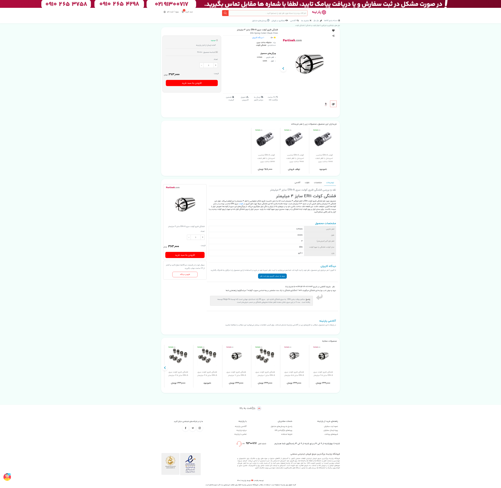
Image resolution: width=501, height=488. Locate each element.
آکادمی (293, 20)
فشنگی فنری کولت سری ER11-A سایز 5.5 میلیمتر (294, 373)
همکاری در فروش (278, 20)
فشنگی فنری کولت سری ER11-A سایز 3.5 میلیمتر (178, 373)
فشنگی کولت (299, 25)
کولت (241, 203)
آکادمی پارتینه (241, 426)
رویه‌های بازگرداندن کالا (283, 430)
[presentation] (335, 68)
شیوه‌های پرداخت (331, 434)
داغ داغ (316, 20)
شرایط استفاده (286, 434)
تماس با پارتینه (240, 434)
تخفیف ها (305, 20)
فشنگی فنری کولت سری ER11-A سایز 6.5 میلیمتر (323, 373)
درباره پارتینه (242, 430)
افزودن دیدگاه (185, 274)
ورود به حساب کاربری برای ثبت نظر (272, 276)
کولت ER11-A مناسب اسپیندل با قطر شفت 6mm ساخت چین (295, 158)
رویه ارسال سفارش (331, 430)
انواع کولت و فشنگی (312, 25)
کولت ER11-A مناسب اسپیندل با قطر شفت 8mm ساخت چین (324, 158)
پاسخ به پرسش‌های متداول (281, 426)
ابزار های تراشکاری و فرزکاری (330, 25)
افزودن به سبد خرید (192, 83)
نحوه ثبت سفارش (331, 426)
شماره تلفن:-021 (254, 443)
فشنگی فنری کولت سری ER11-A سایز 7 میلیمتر (236, 373)
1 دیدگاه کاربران (258, 37)
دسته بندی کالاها (331, 20)
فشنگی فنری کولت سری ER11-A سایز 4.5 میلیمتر (207, 373)
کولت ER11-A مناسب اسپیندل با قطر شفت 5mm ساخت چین (266, 158)
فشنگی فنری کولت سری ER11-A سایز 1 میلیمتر (265, 373)
